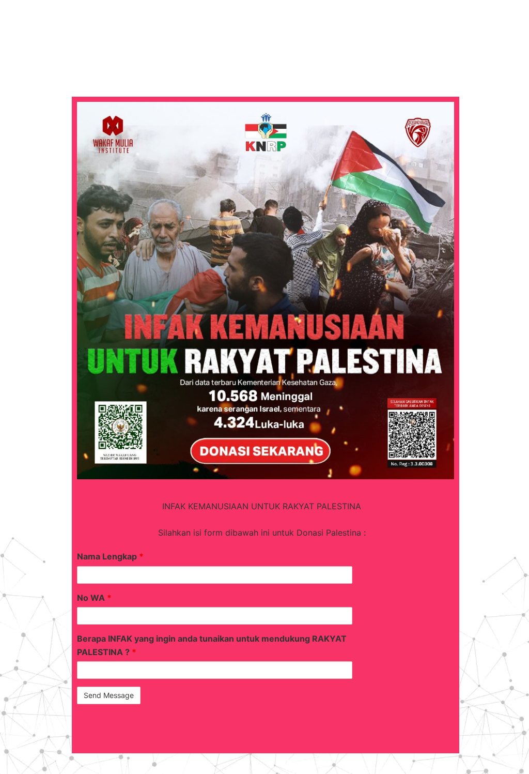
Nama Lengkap (110, 556)
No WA (94, 598)
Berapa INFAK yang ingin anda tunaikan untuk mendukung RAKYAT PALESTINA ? (212, 645)
